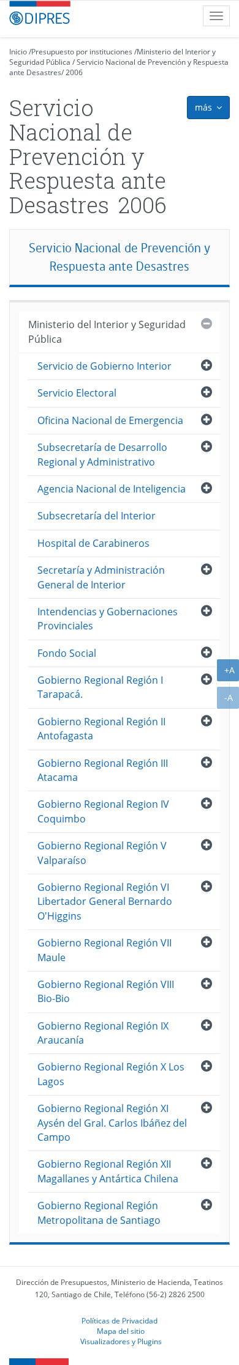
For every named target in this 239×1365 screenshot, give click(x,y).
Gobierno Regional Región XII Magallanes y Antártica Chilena (107, 1171)
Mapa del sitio (121, 1331)
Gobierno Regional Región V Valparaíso (102, 852)
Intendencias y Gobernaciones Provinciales (107, 618)
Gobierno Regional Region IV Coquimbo (103, 811)
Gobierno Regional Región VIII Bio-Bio (105, 991)
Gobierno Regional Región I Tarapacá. (100, 687)
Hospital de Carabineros (93, 543)
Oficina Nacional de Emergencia (110, 420)
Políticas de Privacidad (119, 1320)
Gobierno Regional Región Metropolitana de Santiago (99, 1212)
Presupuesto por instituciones (81, 51)
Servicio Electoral (76, 393)
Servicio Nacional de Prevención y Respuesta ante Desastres (119, 257)
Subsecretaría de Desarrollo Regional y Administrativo (102, 454)
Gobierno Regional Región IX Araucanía (103, 1033)
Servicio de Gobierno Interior (104, 366)
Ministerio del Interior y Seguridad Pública (107, 331)
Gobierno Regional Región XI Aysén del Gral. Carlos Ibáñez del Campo (112, 1123)
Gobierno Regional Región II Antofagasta (101, 728)
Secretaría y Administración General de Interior (101, 577)
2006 (74, 72)
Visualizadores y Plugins (121, 1341)
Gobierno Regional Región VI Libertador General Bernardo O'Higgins (104, 901)
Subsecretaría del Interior (96, 515)
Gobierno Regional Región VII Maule (104, 950)
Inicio (18, 51)
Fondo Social (66, 653)
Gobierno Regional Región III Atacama (102, 770)
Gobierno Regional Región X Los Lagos (110, 1074)
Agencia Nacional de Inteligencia (111, 489)
